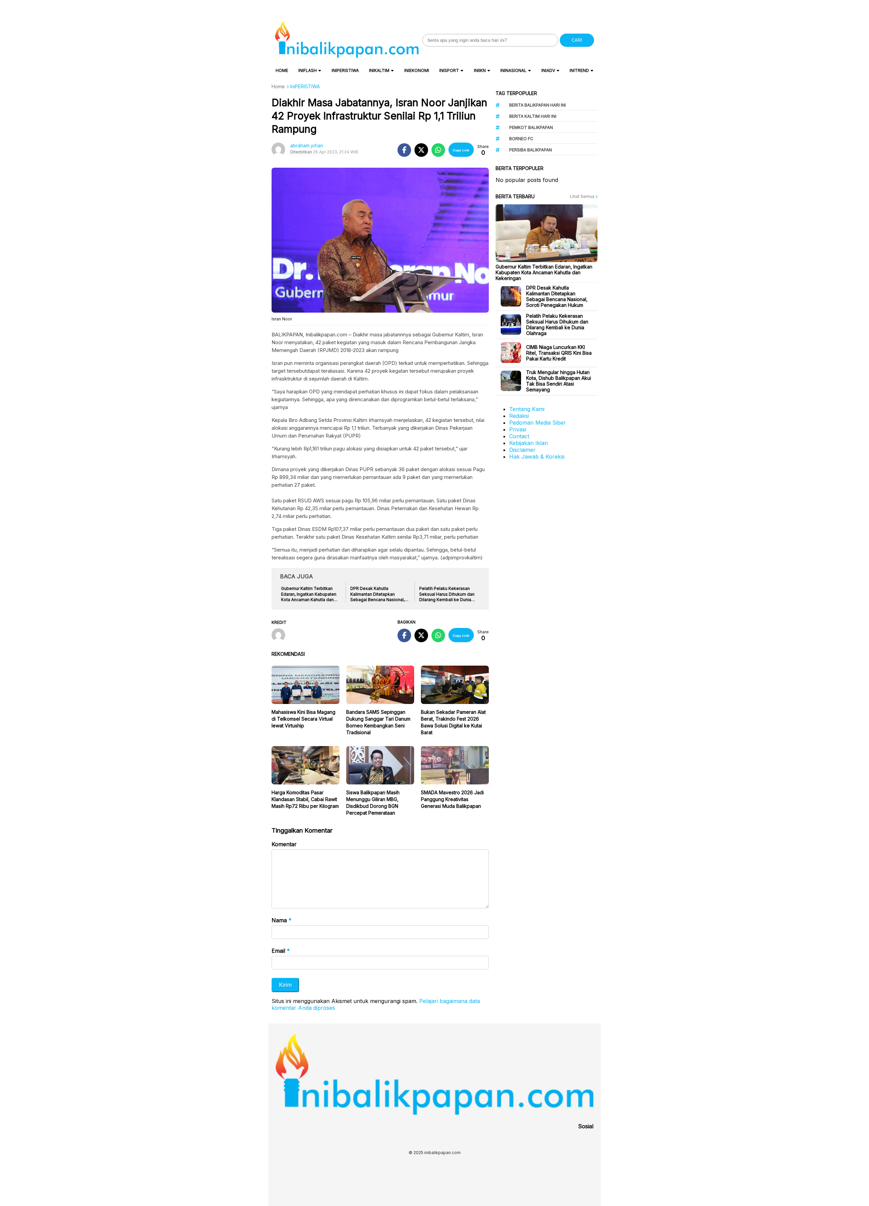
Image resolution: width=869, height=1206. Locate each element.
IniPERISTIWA (345, 70)
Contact (519, 436)
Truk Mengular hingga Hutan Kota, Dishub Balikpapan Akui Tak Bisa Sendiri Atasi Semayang (558, 380)
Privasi (517, 429)
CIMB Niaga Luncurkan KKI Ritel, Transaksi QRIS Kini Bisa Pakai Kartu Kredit (559, 352)
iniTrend (579, 70)
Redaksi (519, 415)
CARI (577, 40)
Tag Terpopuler (516, 93)
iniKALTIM (379, 70)
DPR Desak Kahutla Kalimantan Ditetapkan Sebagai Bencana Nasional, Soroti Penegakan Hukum (557, 296)
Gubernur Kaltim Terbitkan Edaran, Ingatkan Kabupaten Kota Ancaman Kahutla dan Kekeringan (544, 272)
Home (282, 70)
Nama (282, 920)
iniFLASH (307, 70)
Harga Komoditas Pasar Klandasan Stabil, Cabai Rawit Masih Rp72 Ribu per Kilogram (305, 799)
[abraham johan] (281, 635)
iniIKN (480, 70)
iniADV (548, 70)
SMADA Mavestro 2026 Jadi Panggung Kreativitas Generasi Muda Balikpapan (452, 799)
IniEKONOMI (416, 70)
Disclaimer (522, 449)
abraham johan (306, 145)
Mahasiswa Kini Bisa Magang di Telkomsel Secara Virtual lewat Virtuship (303, 718)
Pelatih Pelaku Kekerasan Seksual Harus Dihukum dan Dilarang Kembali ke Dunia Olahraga (557, 324)
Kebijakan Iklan (528, 443)
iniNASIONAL (513, 70)
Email (281, 950)
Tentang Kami (526, 409)
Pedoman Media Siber (537, 422)
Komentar (284, 844)
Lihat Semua (582, 196)
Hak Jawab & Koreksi (537, 456)
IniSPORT (449, 70)
